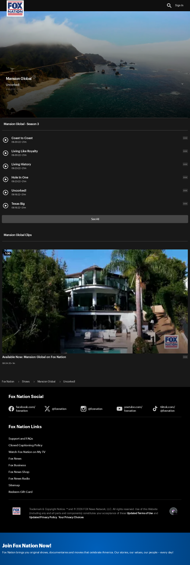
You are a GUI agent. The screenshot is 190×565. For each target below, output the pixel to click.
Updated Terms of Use (140, 513)
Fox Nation (8, 381)
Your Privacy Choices (71, 517)
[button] (169, 6)
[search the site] (169, 6)
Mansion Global (18, 79)
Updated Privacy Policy (43, 517)
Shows (26, 381)
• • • (185, 138)
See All (95, 219)
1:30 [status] (7, 253)
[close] (185, 371)
